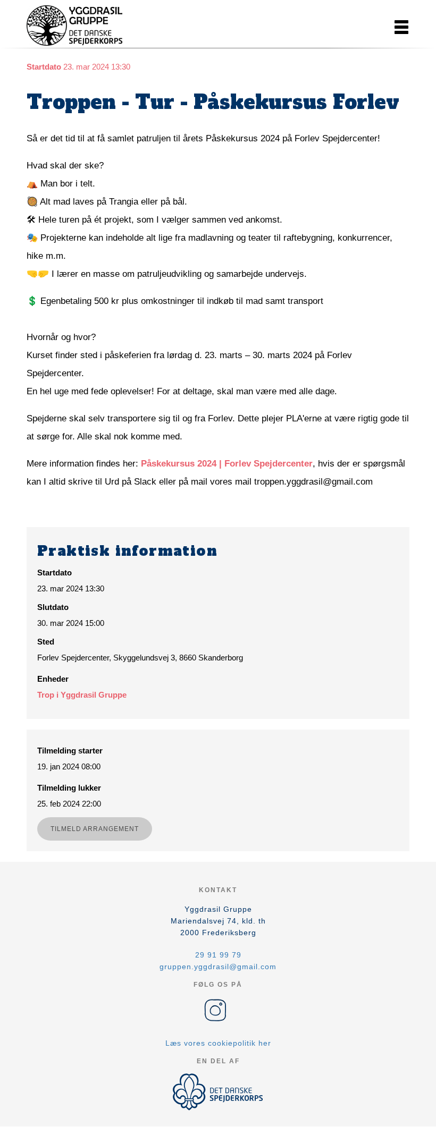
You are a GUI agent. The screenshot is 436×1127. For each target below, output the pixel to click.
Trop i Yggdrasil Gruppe (82, 694)
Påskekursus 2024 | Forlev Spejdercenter (227, 464)
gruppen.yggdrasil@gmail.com (218, 966)
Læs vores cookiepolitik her (218, 1043)
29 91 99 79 (218, 955)
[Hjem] (74, 25)
